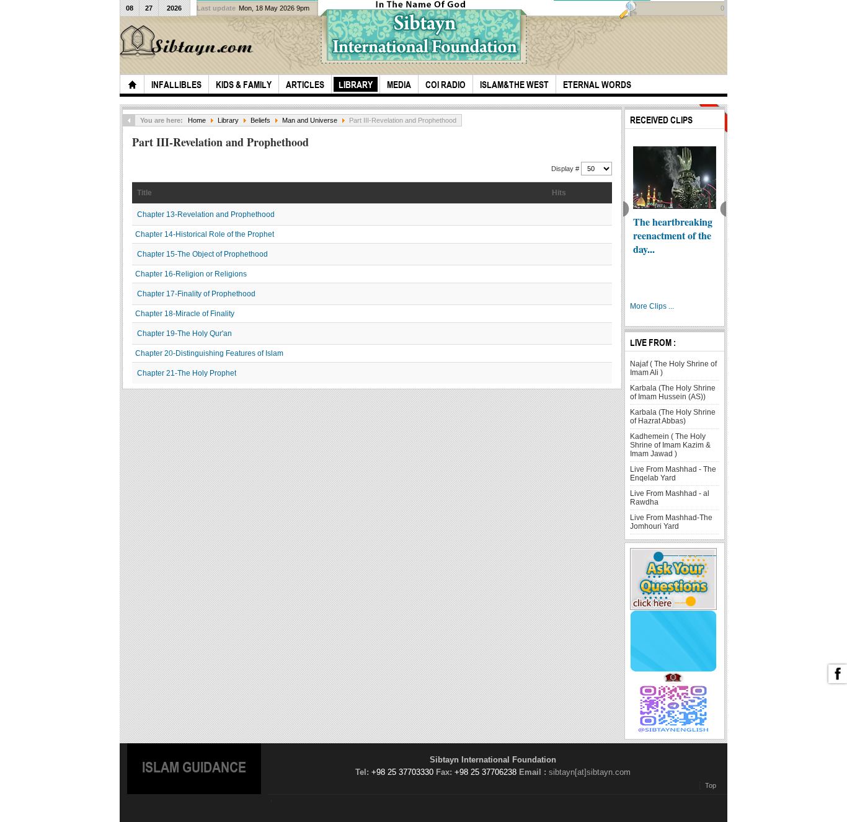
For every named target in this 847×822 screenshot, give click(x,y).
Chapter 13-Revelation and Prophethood (206, 214)
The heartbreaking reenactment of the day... (672, 235)
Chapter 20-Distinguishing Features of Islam (209, 353)
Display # (566, 168)
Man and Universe (309, 120)
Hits (559, 192)
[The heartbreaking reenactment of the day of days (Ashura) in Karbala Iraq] (674, 177)
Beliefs (260, 120)
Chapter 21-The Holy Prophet (186, 373)
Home (197, 120)
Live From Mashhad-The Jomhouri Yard (671, 522)
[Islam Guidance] (188, 42)
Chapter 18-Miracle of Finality (184, 313)
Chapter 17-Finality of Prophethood (196, 293)
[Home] (132, 84)
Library (228, 120)
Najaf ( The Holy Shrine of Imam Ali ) (673, 368)
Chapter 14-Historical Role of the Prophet (204, 234)
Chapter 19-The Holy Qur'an (184, 333)
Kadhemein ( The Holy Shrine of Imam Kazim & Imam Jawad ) (670, 445)
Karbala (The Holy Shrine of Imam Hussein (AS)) (673, 392)
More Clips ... (652, 306)
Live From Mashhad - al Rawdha (669, 497)
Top (710, 785)
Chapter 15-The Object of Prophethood (202, 254)
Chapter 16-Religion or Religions (191, 274)
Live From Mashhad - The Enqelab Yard (673, 473)
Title (144, 192)
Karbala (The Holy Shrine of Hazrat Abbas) (673, 416)
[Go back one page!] (129, 120)
